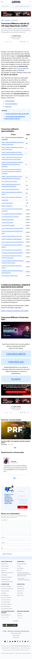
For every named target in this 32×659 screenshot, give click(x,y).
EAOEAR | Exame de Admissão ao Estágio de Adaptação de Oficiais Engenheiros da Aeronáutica (12, 164)
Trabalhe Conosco (5, 579)
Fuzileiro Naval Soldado (7, 203)
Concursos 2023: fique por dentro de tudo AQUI (17, 113)
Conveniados (4, 574)
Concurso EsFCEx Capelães (8, 225)
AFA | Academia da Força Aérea (9, 181)
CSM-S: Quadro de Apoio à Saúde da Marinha (13, 242)
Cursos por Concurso (6, 597)
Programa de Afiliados (6, 577)
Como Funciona (4, 566)
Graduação (3, 593)
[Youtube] (15, 642)
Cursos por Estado (5, 602)
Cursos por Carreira (6, 599)
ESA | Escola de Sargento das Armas (10, 189)
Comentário (4, 520)
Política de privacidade (16, 633)
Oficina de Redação (5, 606)
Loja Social (3, 570)
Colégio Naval (5, 200)
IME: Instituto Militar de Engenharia (10, 216)
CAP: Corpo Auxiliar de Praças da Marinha (12, 250)
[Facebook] (22, 642)
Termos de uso (16, 635)
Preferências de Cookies (7, 581)
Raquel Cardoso (17, 35)
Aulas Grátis (20, 593)
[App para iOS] (10, 642)
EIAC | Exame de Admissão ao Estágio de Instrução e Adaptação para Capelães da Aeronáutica (11, 171)
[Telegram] (28, 642)
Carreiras (7, 20)
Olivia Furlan (4, 444)
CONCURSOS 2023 (16, 361)
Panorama (8, 106)
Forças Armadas (21, 68)
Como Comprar (4, 568)
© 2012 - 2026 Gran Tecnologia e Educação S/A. (16, 631)
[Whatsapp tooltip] (20, 642)
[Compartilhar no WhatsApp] (26, 41)
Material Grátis (20, 588)
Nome (3, 537)
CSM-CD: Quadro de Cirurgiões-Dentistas (11, 239)
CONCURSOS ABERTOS (16, 354)
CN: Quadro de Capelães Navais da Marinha (12, 252)
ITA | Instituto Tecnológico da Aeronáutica (12, 213)
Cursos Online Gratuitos (7, 608)
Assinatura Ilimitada (6, 586)
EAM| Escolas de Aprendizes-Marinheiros (12, 197)
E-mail (3, 542)
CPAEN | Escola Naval (7, 206)
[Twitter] (25, 642)
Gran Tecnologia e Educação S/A (21, 645)
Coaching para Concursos (7, 588)
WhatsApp (20, 568)
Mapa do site (16, 637)
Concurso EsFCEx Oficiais (8, 219)
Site (2, 548)
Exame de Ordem (5, 590)
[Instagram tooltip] (17, 642)
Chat (19, 566)
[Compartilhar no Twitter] (22, 41)
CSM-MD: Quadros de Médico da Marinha (12, 236)
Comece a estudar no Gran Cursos (16, 391)
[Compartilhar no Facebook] (20, 41)
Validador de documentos (7, 572)
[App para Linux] (7, 642)
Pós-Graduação (5, 595)
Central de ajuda (22, 563)
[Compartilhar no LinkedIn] (24, 41)
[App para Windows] (5, 642)
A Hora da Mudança (11, 104)
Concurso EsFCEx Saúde (7, 222)
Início (2, 20)
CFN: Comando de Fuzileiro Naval (10, 275)
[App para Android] (12, 642)
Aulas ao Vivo (20, 590)
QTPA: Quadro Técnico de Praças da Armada (12, 228)
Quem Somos (4, 563)
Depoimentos (20, 586)
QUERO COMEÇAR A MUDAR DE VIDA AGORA (14, 311)
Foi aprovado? (24, 579)
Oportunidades (9, 101)
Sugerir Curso (20, 595)
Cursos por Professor (6, 604)
